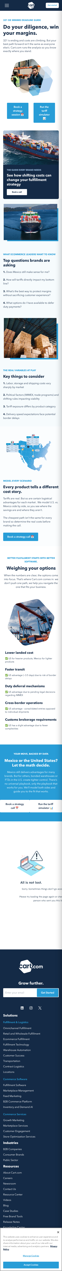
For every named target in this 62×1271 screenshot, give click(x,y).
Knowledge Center (14, 1227)
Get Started (47, 992)
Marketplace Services (15, 1126)
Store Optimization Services (19, 1136)
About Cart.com (12, 1172)
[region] (31, 1249)
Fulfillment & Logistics (15, 1022)
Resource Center (13, 1194)
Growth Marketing (13, 1120)
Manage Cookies (31, 1255)
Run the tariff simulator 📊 (44, 112)
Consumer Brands (13, 1154)
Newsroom (9, 1183)
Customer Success (13, 1055)
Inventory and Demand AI (18, 1107)
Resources (11, 1166)
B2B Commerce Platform (17, 1101)
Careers (7, 1178)
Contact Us (9, 1189)
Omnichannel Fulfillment (17, 1028)
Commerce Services (14, 1114)
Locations (8, 1072)
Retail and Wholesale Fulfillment (21, 1033)
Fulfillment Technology (16, 1044)
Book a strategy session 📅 (18, 110)
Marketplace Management (18, 1090)
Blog (6, 1205)
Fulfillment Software (14, 1085)
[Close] (58, 1232)
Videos (7, 1200)
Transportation (11, 1061)
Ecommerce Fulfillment (16, 1039)
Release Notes (11, 1222)
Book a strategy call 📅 (20, 537)
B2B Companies (12, 1149)
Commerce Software (15, 1079)
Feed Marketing (12, 1096)
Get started (52, 5)
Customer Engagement (16, 1131)
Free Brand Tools (13, 1216)
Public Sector (10, 1160)
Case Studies (10, 1211)
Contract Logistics (13, 1066)
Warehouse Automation (17, 1050)
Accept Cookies (31, 1264)
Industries (10, 1143)
